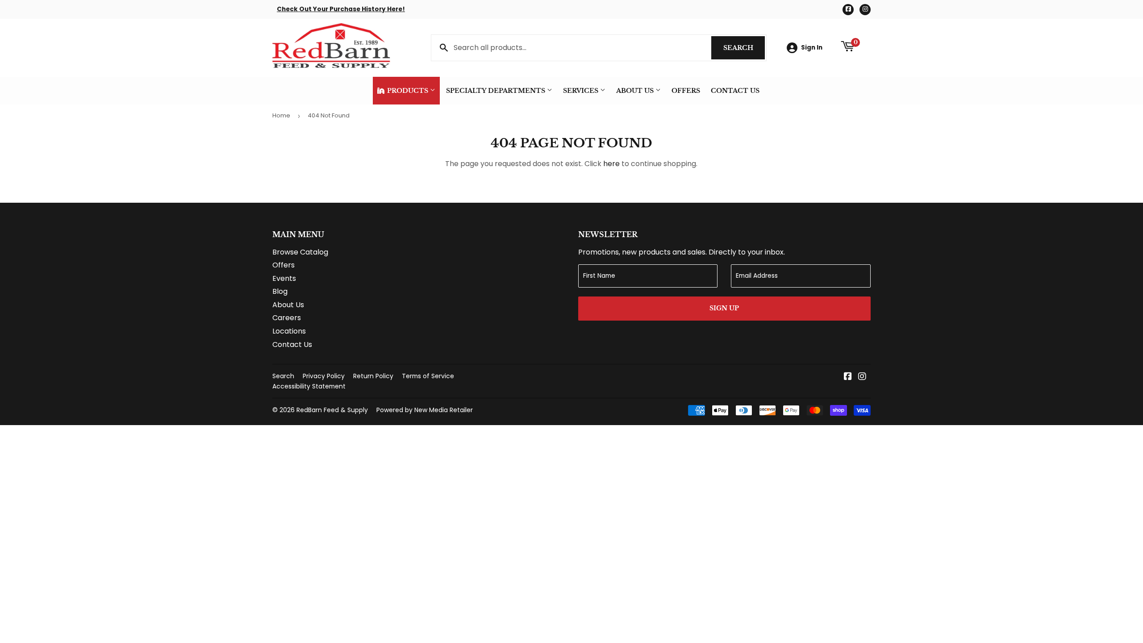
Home (281, 115)
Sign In (811, 47)
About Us (635, 91)
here (611, 164)
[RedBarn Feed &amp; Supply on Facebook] (848, 377)
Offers (686, 91)
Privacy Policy (324, 376)
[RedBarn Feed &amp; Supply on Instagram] (862, 377)
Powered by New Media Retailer (424, 409)
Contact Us (735, 91)
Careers (286, 318)
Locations (289, 331)
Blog (280, 291)
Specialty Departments (496, 91)
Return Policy (373, 376)
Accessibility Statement (309, 386)
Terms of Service (428, 376)
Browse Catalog (300, 252)
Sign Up (724, 308)
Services (581, 91)
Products (407, 91)
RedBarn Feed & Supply (332, 409)
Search (744, 48)
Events (284, 278)
